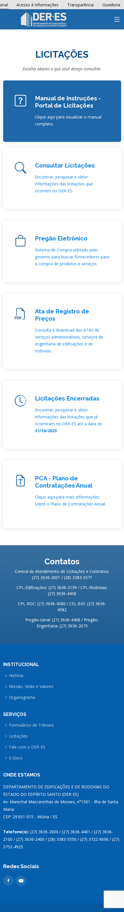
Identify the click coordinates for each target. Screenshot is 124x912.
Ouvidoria (111, 4)
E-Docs (15, 758)
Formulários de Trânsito (31, 725)
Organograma (22, 697)
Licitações (18, 736)
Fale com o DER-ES (27, 747)
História (16, 676)
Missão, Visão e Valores (31, 687)
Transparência (80, 4)
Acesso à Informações (37, 4)
